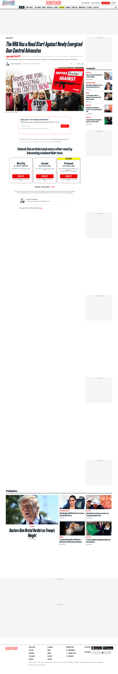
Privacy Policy (46, 128)
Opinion (67, 7)
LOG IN (113, 3)
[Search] (116, 7)
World (49, 653)
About (30, 662)
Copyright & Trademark (97, 662)
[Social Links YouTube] (102, 653)
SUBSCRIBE (105, 3)
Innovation (82, 7)
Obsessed (50, 7)
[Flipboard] (109, 653)
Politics (61, 7)
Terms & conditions (84, 662)
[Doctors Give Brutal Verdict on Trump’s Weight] (108, 79)
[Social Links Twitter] (95, 653)
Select (21, 176)
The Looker (37, 7)
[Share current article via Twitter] (74, 63)
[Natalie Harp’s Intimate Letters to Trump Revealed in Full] (108, 112)
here (41, 208)
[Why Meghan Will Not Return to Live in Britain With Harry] (108, 89)
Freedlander (30, 201)
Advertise (47, 662)
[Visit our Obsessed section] (14, 3)
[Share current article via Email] (78, 63)
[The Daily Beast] (53, 3)
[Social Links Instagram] (99, 653)
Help (51, 662)
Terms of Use (39, 128)
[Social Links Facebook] (92, 653)
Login (53, 187)
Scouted (96, 7)
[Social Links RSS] (106, 653)
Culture (50, 656)
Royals (56, 7)
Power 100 (74, 7)
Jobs (42, 662)
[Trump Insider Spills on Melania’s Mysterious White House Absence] (108, 99)
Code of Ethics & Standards (65, 662)
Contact (35, 662)
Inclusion (76, 662)
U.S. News (89, 7)
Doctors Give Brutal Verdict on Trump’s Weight (32, 533)
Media (44, 7)
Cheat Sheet (29, 7)
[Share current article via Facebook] (71, 63)
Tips (39, 662)
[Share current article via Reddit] (82, 63)
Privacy (55, 662)
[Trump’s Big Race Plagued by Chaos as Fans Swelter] (108, 124)
